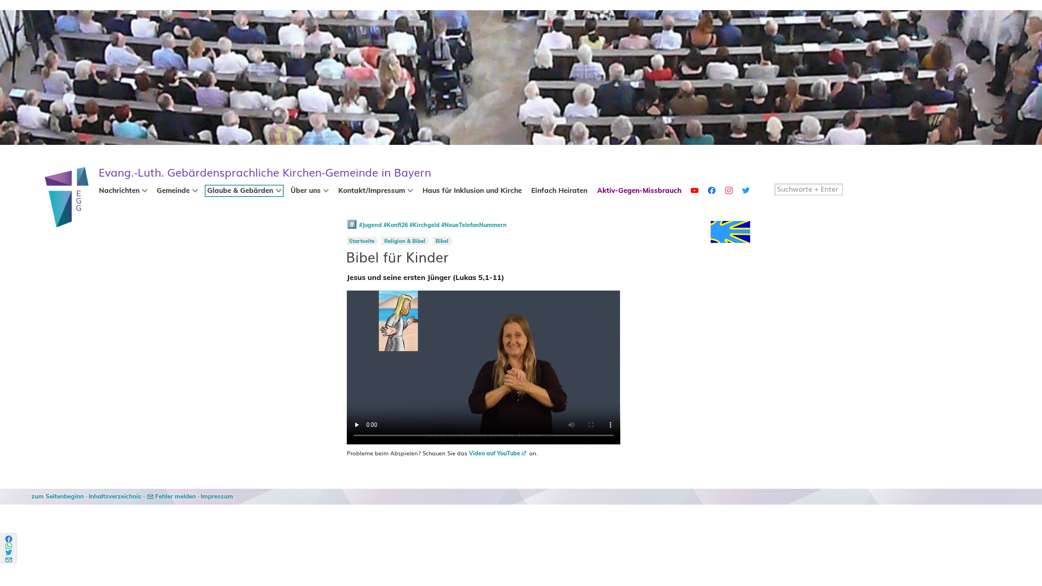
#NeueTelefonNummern (474, 225)
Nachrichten (119, 191)
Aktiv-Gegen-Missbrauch (639, 191)
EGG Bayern (265, 172)
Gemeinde (173, 191)
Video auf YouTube (494, 454)
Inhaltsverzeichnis (115, 497)
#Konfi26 (395, 225)
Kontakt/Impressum (371, 191)
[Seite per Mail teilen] (9, 558)
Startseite (361, 241)
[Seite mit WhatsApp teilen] (9, 545)
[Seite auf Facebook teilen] (9, 539)
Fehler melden (175, 497)
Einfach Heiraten (559, 191)
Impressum (217, 497)
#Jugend (370, 225)
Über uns (306, 191)
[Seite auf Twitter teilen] (9, 552)
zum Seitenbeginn (57, 497)
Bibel (442, 241)
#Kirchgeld (424, 225)
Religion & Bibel (404, 241)
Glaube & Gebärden (240, 191)
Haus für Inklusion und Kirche (472, 191)
